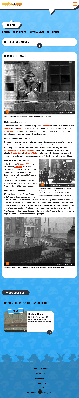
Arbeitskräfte (16, 153)
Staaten (7, 128)
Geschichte (19, 32)
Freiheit (31, 150)
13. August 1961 (23, 164)
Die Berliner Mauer (16, 42)
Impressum (40, 373)
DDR (19, 128)
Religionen (53, 32)
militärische (9, 131)
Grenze (47, 126)
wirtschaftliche (31, 153)
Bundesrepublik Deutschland (15, 150)
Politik (6, 32)
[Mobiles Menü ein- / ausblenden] (75, 4)
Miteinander (37, 32)
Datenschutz (40, 378)
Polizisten (18, 167)
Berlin (32, 145)
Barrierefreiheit (40, 383)
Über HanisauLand (40, 368)
